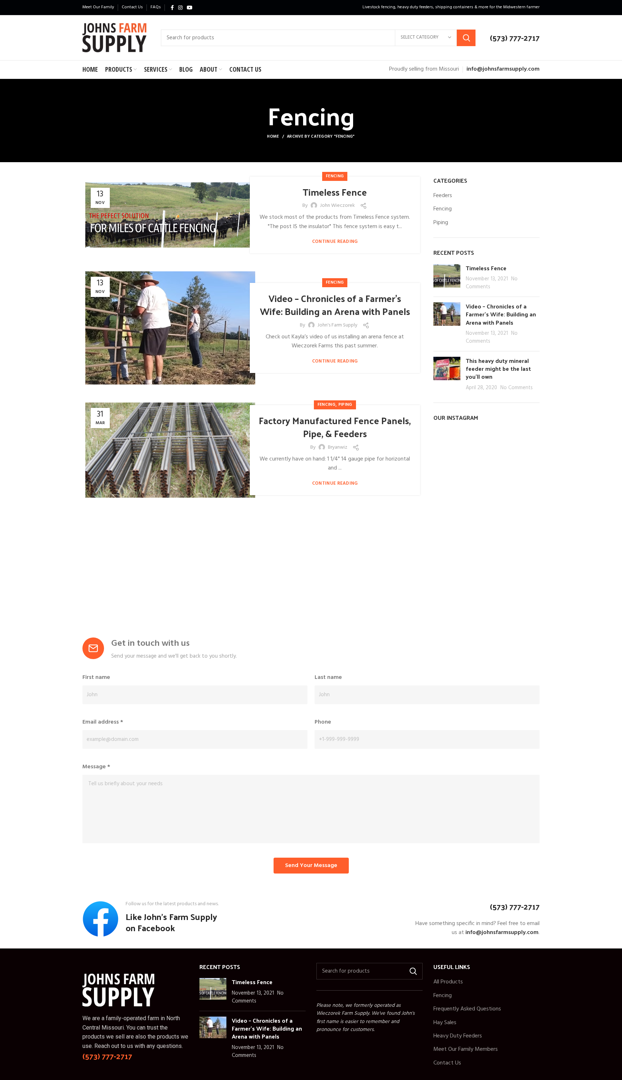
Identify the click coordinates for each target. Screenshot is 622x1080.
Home (273, 136)
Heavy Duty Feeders (457, 1036)
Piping (345, 404)
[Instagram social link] (180, 7)
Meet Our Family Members (465, 1049)
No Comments (516, 388)
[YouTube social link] (190, 7)
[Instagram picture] (450, 446)
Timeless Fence (335, 191)
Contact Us (447, 1063)
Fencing (335, 176)
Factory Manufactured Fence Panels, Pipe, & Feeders (335, 427)
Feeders (442, 196)
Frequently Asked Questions (467, 1009)
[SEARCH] (466, 38)
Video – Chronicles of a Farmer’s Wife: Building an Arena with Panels (335, 305)
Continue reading (335, 241)
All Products (448, 982)
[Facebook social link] (172, 7)
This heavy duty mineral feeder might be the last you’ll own (498, 368)
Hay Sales (444, 1023)
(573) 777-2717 (515, 37)
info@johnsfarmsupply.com (503, 69)
